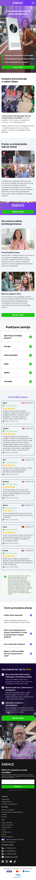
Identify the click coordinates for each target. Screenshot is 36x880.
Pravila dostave (6, 827)
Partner (4, 834)
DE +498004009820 (10, 854)
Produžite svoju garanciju (9, 804)
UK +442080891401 (10, 851)
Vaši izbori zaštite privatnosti (14, 839)
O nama (4, 829)
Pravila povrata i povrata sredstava (12, 812)
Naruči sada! (18, 67)
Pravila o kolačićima (8, 836)
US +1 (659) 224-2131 (9, 848)
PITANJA (4, 814)
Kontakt (4, 817)
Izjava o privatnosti (7, 825)
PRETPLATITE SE (6, 801)
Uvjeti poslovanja (7, 822)
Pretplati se (18, 786)
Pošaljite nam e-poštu (11, 857)
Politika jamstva (6, 832)
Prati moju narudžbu (8, 810)
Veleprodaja (5, 799)
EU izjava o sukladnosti (8, 842)
